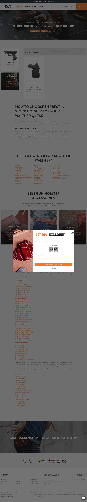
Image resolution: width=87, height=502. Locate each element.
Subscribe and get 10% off (54, 264)
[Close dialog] (72, 232)
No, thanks (53, 268)
